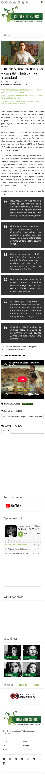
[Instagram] (10, 2)
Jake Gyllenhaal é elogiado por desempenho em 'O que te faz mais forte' (21, 96)
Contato (6, 750)
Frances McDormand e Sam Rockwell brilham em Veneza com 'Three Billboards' (22, 102)
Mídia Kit (26, 746)
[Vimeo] (19, 2)
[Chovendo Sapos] (22, 22)
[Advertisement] (22, 27)
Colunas (6, 746)
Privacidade (27, 750)
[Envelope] (14, 2)
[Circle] (27, 2)
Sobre (24, 741)
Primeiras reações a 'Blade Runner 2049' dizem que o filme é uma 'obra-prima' (21, 91)
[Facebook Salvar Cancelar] (4, 763)
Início (5, 741)
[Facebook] (2, 2)
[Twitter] (6, 2)
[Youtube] (23, 2)
